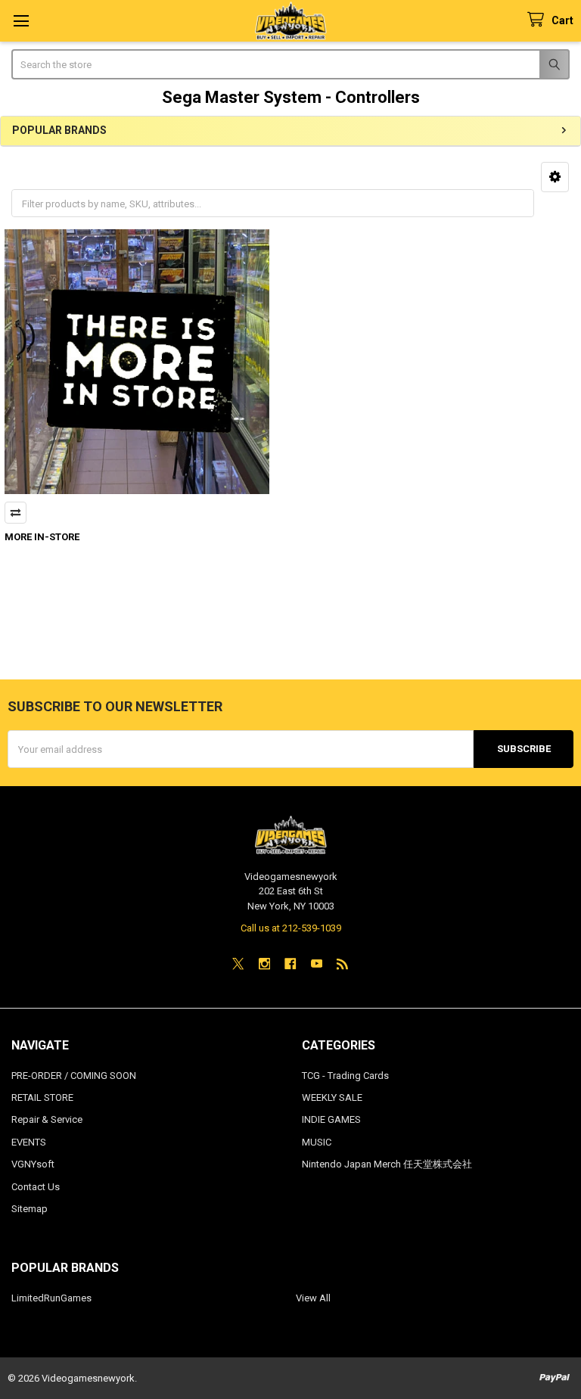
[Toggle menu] (21, 21)
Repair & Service (46, 1119)
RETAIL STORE (42, 1097)
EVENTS (28, 1142)
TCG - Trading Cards (345, 1075)
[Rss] (342, 964)
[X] (238, 964)
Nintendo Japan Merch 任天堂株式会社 (387, 1164)
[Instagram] (264, 964)
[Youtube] (317, 964)
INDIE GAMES (331, 1119)
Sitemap (29, 1208)
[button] (555, 177)
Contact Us (35, 1186)
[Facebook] (290, 964)
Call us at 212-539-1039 (291, 928)
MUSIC (316, 1142)
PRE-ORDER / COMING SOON (73, 1075)
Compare (15, 513)
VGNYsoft (32, 1164)
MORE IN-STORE (42, 537)
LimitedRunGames (51, 1298)
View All (313, 1298)
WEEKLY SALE (332, 1097)
